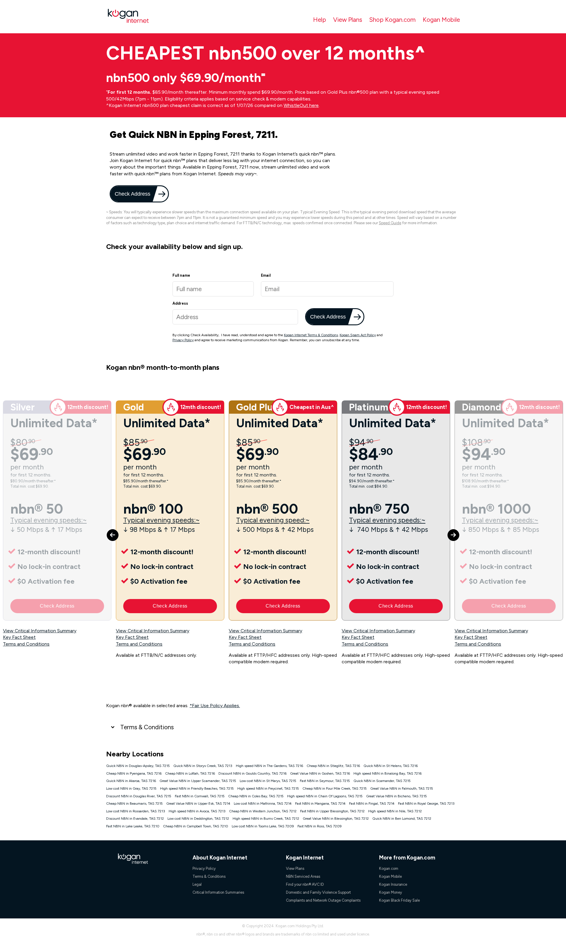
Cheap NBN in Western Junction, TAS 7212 (263, 811)
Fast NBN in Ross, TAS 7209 (319, 826)
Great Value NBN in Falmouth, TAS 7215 (401, 788)
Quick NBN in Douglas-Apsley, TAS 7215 (138, 766)
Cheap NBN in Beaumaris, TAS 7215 (134, 803)
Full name (181, 275)
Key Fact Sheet (19, 637)
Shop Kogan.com (392, 19)
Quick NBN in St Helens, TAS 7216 (390, 766)
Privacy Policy (183, 340)
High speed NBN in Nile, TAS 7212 (395, 811)
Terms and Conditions (26, 644)
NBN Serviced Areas (303, 876)
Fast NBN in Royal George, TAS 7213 (426, 803)
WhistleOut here (301, 105)
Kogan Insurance (393, 884)
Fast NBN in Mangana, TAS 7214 (320, 803)
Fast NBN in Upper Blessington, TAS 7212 (332, 811)
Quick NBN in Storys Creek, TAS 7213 (202, 766)
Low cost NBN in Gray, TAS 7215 (131, 788)
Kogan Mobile (441, 19)
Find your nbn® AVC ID (305, 884)
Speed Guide (390, 223)
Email (266, 275)
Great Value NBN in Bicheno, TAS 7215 (396, 796)
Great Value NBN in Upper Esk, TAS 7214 (198, 803)
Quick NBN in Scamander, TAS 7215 (382, 781)
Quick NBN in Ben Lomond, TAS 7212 (401, 818)
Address (180, 303)
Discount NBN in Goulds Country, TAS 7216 (252, 773)
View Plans (347, 19)
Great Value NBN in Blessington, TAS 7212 (336, 818)
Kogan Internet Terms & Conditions (311, 335)
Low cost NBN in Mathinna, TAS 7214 (263, 803)
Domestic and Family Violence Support (318, 892)
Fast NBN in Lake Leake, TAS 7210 (132, 826)
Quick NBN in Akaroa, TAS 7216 (131, 781)
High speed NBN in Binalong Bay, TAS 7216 (387, 773)
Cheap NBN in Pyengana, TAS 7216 (134, 773)
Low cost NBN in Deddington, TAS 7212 (198, 818)
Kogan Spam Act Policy (358, 335)
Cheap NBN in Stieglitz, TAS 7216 (333, 766)
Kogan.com (388, 868)
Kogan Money (390, 892)
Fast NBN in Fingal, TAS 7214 (371, 803)
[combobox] (235, 316)
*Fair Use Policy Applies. (215, 705)
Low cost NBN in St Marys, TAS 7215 (268, 781)
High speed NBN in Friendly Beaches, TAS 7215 (197, 788)
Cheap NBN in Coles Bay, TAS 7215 (256, 796)
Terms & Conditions (147, 727)
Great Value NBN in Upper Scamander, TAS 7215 (197, 781)
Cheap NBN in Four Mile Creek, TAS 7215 (334, 788)
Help (319, 19)
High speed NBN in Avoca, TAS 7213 (197, 811)
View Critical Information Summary (39, 631)
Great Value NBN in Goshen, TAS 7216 (320, 773)
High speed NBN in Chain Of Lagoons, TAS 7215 (325, 796)
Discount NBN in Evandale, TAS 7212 (135, 818)
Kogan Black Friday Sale (399, 900)
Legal (197, 884)
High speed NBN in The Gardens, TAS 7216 (269, 766)
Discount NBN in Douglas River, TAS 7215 (138, 796)
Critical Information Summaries (218, 892)
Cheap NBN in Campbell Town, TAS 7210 (195, 826)
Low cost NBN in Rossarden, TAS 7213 (135, 811)
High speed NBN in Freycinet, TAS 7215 (268, 788)
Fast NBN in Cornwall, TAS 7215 (200, 796)
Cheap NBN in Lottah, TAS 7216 (190, 773)
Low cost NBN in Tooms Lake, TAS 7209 (263, 826)
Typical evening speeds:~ (48, 520)
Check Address (132, 194)
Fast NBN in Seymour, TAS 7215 (325, 781)
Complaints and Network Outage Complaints (323, 900)
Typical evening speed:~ (273, 520)
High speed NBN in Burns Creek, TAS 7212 (266, 818)
